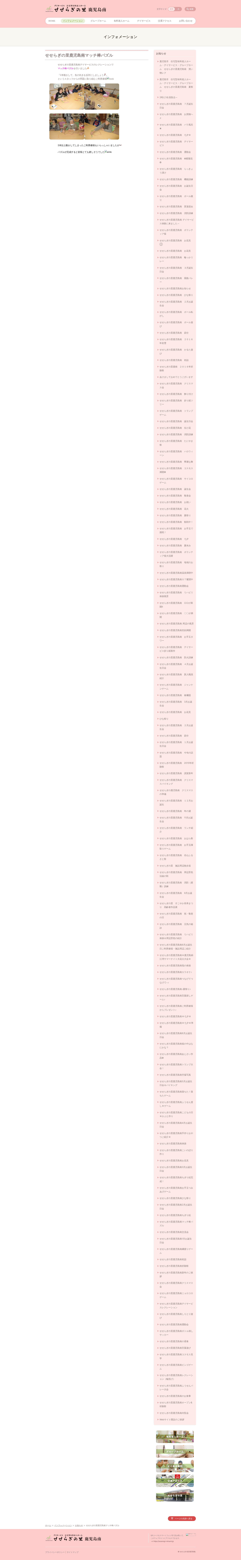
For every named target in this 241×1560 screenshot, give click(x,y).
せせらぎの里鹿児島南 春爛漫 (175, 695)
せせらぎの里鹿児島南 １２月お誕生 (176, 802)
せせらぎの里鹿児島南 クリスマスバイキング (176, 782)
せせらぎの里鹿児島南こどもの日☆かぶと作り (176, 1114)
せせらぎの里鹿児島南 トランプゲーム (176, 412)
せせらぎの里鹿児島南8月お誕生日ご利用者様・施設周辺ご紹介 (176, 946)
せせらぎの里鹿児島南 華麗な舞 (176, 461)
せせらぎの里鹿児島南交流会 (174, 1232)
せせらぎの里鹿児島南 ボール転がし (176, 314)
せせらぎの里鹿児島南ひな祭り (175, 1198)
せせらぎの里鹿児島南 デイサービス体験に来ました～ (177, 221)
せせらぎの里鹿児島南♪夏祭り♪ (175, 989)
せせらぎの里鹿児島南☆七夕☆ (175, 1016)
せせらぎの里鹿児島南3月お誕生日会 (176, 1169)
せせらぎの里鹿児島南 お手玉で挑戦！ (176, 530)
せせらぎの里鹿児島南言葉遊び (175, 1347)
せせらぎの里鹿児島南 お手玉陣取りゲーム (176, 846)
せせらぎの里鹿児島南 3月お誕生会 (176, 703)
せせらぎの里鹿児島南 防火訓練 (176, 657)
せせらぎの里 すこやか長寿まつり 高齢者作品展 (176, 905)
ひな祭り (164, 718)
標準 (171, 9)
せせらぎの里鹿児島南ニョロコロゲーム (176, 1295)
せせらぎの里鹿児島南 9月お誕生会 (176, 895)
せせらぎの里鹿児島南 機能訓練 (176, 179)
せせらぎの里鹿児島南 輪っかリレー (176, 259)
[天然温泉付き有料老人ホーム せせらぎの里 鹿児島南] (75, 8)
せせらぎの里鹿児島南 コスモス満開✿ (176, 470)
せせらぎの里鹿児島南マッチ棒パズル (176, 1223)
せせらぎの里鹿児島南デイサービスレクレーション (176, 1305)
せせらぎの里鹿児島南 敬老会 (175, 495)
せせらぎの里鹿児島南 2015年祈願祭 (177, 765)
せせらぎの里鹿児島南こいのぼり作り (176, 1152)
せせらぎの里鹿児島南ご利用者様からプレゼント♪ (176, 1008)
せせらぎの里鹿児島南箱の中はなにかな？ (176, 1045)
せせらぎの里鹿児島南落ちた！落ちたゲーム (176, 1093)
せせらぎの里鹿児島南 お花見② (175, 242)
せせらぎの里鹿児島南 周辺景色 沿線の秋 (177, 874)
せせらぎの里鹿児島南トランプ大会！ (176, 1066)
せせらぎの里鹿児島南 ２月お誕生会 (176, 303)
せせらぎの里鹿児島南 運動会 (175, 152)
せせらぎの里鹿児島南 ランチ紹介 (176, 829)
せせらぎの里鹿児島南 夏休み (175, 545)
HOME (52, 21)
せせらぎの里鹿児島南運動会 (174, 585)
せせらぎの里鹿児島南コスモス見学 (176, 1356)
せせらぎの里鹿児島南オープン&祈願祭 (176, 1404)
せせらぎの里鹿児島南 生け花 (175, 427)
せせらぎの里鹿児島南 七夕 (174, 539)
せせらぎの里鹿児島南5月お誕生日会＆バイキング (176, 1083)
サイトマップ (73, 1552)
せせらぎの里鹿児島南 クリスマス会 (176, 385)
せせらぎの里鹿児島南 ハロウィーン (176, 453)
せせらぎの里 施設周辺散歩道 (175, 865)
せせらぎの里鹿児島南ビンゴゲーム (176, 1366)
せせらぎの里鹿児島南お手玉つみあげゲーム (176, 1189)
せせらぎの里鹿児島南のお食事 (175, 1396)
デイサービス (143, 21)
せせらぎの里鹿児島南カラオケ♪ (176, 972)
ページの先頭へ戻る (183, 1518)
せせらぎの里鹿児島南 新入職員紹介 (176, 676)
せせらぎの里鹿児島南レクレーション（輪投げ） (176, 1377)
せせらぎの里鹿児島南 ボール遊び (176, 324)
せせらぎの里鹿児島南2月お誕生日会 (176, 1206)
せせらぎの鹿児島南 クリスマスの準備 (176, 792)
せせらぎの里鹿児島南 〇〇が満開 (176, 615)
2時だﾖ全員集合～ (169, 97)
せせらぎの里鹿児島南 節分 (174, 332)
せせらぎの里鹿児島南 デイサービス (176, 143)
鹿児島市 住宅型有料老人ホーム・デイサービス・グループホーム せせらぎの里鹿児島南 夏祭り (176, 85)
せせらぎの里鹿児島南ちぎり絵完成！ (176, 1179)
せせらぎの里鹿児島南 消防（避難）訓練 (176, 884)
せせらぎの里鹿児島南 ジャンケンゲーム (176, 686)
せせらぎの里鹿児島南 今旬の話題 (176, 754)
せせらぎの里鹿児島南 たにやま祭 (176, 443)
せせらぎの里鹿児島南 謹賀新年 (176, 773)
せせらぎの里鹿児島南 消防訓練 (176, 213)
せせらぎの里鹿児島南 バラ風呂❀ (176, 126)
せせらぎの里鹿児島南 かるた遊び (176, 351)
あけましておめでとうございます (176, 377)
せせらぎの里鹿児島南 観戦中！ (176, 522)
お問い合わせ (185, 21)
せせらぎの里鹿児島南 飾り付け (176, 394)
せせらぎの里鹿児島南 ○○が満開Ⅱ (176, 605)
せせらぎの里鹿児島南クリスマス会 (176, 1284)
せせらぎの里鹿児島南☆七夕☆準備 (176, 1025)
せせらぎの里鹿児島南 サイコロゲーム (176, 480)
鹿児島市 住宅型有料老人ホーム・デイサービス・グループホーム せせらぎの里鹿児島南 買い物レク (176, 67)
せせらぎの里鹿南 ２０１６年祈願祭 (176, 368)
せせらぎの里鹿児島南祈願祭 (174, 1265)
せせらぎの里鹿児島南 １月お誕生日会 (176, 744)
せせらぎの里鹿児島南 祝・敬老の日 (176, 915)
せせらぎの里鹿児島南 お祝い (175, 502)
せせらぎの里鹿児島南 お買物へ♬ (176, 116)
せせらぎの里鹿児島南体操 (173, 1143)
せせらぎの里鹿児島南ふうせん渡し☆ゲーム (176, 1104)
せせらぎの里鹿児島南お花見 (174, 1160)
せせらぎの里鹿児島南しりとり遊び (176, 1316)
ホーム (48, 1525)
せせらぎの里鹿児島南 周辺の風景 (177, 623)
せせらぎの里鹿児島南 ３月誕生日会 (176, 269)
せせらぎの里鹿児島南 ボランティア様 (176, 232)
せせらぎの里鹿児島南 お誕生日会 (176, 187)
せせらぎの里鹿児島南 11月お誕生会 (176, 819)
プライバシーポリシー (55, 1552)
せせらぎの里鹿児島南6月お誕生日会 (176, 1035)
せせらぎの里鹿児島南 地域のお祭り (176, 564)
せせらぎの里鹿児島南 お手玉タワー (176, 638)
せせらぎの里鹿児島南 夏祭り (175, 515)
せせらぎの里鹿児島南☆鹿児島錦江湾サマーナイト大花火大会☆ (176, 957)
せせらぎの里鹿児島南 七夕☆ (175, 135)
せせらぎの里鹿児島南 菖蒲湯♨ (176, 206)
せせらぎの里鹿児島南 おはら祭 (176, 838)
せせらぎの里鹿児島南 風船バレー (176, 280)
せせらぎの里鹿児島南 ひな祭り (176, 295)
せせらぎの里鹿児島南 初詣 (174, 360)
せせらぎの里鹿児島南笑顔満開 (175, 630)
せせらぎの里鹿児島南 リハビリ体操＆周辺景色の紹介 (176, 936)
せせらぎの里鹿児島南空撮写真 (175, 1074)
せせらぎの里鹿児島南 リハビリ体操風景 (176, 594)
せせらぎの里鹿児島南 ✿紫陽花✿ (176, 160)
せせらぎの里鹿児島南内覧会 (174, 1413)
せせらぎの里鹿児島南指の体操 (175, 965)
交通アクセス (164, 21)
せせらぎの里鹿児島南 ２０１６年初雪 (176, 341)
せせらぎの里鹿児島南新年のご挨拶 (176, 1274)
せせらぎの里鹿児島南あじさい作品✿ (176, 1056)
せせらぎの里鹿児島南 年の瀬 (175, 811)
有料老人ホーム (121, 21)
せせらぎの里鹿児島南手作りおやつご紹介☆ (176, 1135)
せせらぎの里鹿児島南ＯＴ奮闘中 (176, 579)
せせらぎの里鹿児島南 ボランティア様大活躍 (176, 554)
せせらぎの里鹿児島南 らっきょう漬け (176, 170)
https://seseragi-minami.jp (163, 1541)
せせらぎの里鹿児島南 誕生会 (175, 489)
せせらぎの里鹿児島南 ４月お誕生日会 (176, 666)
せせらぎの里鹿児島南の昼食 (174, 1341)
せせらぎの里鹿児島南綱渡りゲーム (176, 1251)
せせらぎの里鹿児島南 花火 (174, 508)
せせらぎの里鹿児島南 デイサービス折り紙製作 (176, 649)
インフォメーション (73, 21)
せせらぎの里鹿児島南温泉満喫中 (176, 572)
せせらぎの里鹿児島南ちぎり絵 (175, 1215)
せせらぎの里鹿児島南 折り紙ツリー (176, 402)
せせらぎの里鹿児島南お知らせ (175, 288)
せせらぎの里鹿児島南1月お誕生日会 (176, 1240)
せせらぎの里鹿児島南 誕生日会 (176, 421)
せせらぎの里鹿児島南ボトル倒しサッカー (176, 1333)
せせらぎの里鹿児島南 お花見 (175, 250)
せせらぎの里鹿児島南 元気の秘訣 (176, 926)
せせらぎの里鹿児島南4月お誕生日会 (176, 1124)
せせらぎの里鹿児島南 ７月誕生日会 (176, 105)
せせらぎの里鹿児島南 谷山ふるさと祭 (176, 857)
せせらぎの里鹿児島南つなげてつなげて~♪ (176, 980)
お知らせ (161, 53)
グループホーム (98, 21)
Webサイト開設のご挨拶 (172, 1419)
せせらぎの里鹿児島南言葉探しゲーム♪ (176, 997)
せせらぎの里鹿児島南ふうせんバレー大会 (176, 1387)
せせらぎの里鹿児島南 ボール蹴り (176, 198)
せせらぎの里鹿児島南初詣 (173, 1259)
